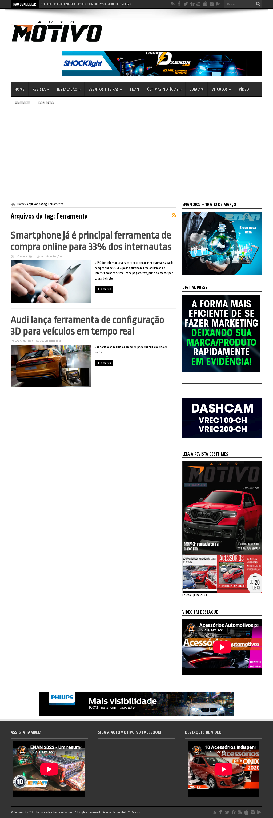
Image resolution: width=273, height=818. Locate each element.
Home (19, 89)
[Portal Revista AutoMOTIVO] (64, 42)
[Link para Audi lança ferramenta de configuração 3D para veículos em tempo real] (51, 386)
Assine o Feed (174, 215)
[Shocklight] (162, 74)
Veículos (221, 89)
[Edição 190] (222, 591)
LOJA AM (197, 89)
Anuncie (22, 102)
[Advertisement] (136, 155)
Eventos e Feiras (105, 89)
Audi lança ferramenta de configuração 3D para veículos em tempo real (87, 325)
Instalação (69, 89)
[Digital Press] (221, 371)
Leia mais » (104, 289)
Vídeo (244, 89)
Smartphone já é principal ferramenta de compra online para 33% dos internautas (91, 240)
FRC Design (132, 812)
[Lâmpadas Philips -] (136, 715)
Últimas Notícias (164, 89)
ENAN (134, 89)
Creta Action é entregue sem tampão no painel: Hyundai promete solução (86, 4)
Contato (46, 102)
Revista (41, 89)
